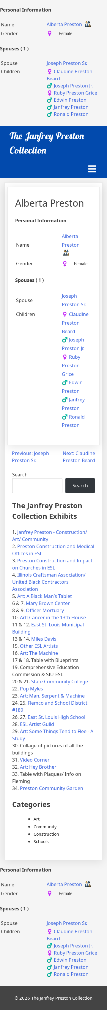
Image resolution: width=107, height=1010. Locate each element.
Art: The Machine (39, 653)
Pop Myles (31, 688)
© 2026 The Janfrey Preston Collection (53, 998)
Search (20, 474)
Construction (46, 834)
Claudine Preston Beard (75, 323)
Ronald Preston (68, 114)
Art (37, 819)
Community (45, 826)
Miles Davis (43, 639)
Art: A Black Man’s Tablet (44, 596)
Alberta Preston (64, 24)
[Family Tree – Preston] (87, 24)
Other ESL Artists (39, 646)
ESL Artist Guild (37, 724)
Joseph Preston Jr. (70, 85)
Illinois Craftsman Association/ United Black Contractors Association (49, 582)
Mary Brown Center (48, 603)
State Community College (59, 681)
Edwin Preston (66, 100)
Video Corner (35, 760)
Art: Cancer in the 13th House (53, 617)
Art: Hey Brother (38, 767)
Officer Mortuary (45, 610)
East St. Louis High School (56, 717)
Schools (41, 841)
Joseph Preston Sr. (67, 63)
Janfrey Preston (68, 107)
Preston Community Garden (51, 788)
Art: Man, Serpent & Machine (52, 696)
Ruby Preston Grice (72, 93)
